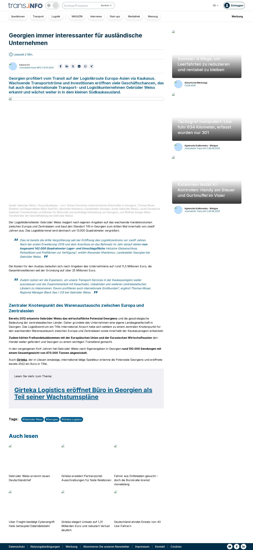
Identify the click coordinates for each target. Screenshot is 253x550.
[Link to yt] (230, 546)
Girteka (22, 359)
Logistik (56, 16)
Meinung (153, 16)
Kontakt (160, 546)
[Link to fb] (236, 546)
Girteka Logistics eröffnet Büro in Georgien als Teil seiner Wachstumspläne (83, 393)
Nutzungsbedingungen (45, 546)
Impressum (142, 546)
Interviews (96, 16)
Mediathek (134, 16)
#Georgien (52, 419)
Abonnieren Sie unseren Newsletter (106, 546)
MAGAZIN (77, 16)
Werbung (237, 16)
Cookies (176, 546)
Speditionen (18, 16)
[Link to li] (243, 546)
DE (214, 5)
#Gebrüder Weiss (33, 419)
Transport (38, 16)
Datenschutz (17, 546)
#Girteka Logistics (72, 419)
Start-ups (115, 16)
